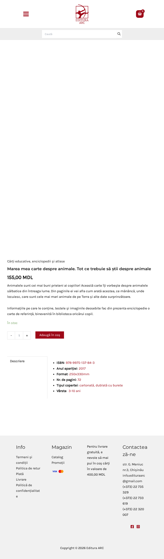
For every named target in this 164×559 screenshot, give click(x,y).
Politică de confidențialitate (28, 490)
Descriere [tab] (17, 361)
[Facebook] (132, 526)
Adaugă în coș (49, 335)
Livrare (21, 479)
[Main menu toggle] (26, 14)
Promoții (58, 463)
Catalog (57, 457)
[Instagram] (138, 526)
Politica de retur (28, 468)
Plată (20, 474)
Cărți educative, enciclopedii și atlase (36, 261)
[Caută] (119, 34)
